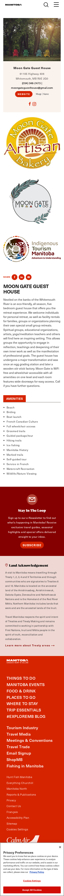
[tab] (14, 398)
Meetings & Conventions (30, 740)
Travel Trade (18, 746)
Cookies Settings (32, 880)
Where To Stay (22, 703)
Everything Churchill (20, 783)
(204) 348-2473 (31, 83)
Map (38, 94)
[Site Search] (46, 4)
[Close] (60, 847)
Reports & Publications (21, 794)
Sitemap (12, 823)
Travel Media (19, 734)
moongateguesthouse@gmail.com (32, 87)
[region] (32, 869)
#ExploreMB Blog (26, 716)
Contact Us (14, 806)
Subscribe (32, 545)
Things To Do (21, 678)
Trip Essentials (24, 710)
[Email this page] (29, 277)
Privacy (11, 800)
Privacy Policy (37, 872)
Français (12, 812)
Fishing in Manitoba (25, 765)
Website (24, 94)
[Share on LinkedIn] (21, 277)
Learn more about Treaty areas (27, 645)
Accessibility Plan (18, 817)
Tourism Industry (22, 727)
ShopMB (15, 759)
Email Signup (19, 753)
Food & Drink (21, 690)
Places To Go (21, 697)
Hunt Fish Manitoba (19, 777)
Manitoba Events (26, 684)
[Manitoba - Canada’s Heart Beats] (13, 4)
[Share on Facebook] (14, 277)
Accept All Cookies (32, 889)
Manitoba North (17, 788)
